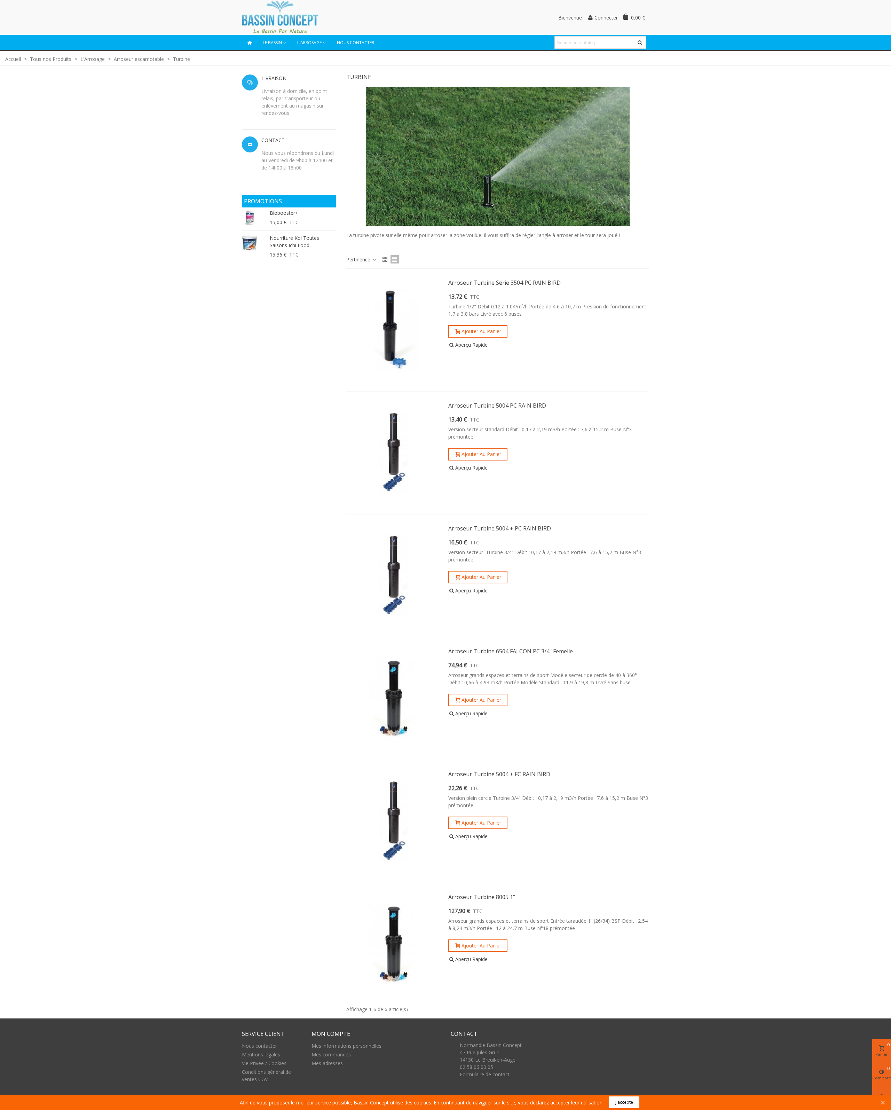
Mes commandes (331, 1054)
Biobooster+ (284, 213)
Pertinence (359, 259)
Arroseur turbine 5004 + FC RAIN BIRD (499, 774)
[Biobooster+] (254, 218)
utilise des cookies (410, 1102)
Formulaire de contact (485, 1074)
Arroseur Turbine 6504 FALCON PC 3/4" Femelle (510, 651)
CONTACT (464, 1034)
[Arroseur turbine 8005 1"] (393, 944)
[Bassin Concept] (280, 17)
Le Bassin (272, 43)
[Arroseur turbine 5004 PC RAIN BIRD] (393, 453)
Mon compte (331, 1034)
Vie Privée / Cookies (264, 1063)
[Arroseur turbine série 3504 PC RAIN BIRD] (393, 330)
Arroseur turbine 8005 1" (481, 897)
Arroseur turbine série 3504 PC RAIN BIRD (504, 282)
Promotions (263, 201)
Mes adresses (327, 1063)
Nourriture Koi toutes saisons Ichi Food (294, 242)
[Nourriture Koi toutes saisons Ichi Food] (254, 243)
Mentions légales (261, 1054)
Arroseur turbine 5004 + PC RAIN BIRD (499, 528)
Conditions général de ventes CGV (266, 1076)
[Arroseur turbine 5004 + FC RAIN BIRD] (393, 821)
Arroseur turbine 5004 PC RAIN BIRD (497, 405)
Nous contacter (355, 43)
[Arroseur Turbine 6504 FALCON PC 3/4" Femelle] (393, 698)
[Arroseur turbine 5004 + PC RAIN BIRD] (393, 575)
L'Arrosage (309, 43)
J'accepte (624, 1102)
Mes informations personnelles (346, 1045)
